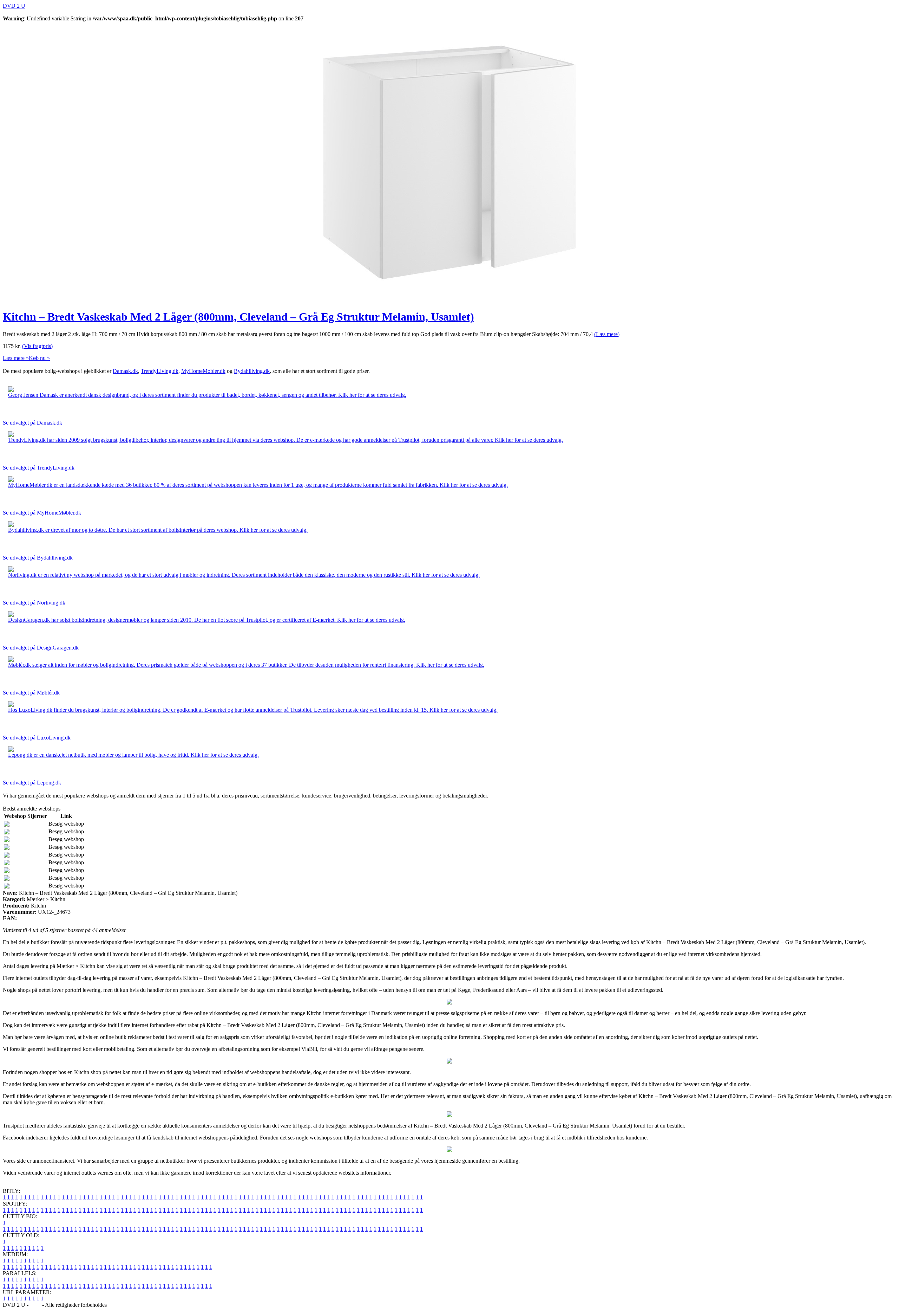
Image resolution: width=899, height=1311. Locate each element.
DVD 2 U (14, 6)
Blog (35, 1305)
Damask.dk (125, 371)
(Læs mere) (606, 334)
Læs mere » (16, 358)
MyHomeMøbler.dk (203, 371)
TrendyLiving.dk (159, 371)
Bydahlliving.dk (252, 371)
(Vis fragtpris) (37, 346)
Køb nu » (39, 358)
